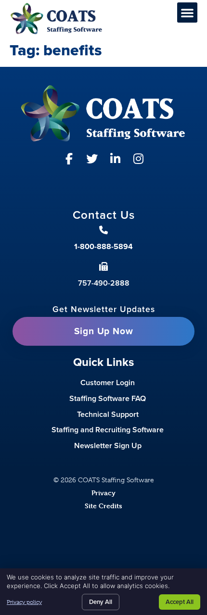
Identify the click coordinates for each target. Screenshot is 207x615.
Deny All (100, 601)
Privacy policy (24, 602)
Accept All (180, 601)
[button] (187, 12)
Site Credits (103, 506)
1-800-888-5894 (103, 246)
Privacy (103, 493)
